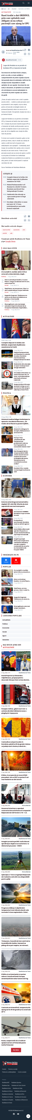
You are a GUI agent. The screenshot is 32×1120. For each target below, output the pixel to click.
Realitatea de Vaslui (7, 1102)
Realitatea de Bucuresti (20, 1091)
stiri (24, 230)
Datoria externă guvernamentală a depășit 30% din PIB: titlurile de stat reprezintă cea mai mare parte (14, 504)
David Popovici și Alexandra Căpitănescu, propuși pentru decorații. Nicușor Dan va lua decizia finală (15, 679)
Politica (3, 276)
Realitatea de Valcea (7, 1091)
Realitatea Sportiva (16, 1082)
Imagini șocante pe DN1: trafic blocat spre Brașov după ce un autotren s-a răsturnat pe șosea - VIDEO (15, 843)
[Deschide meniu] (29, 3)
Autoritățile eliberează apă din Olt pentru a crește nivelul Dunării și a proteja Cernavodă (22, 531)
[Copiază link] (25, 50)
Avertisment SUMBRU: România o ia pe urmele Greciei (22, 513)
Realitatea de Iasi (6, 1088)
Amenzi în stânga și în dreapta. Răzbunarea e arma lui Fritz (22, 431)
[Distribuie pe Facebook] (29, 50)
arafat (5, 233)
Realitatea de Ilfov (19, 1094)
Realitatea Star (6, 1085)
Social (6, 285)
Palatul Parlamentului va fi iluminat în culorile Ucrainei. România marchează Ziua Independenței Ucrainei (16, 188)
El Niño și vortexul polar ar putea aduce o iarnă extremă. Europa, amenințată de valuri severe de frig (14, 976)
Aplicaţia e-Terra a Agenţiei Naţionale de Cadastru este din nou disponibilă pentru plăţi (15, 877)
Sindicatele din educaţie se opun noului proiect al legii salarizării (16, 196)
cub (11, 233)
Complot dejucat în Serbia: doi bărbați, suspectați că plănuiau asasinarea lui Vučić (17, 179)
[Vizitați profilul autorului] (3, 52)
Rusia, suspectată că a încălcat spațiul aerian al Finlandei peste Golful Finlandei (13, 1043)
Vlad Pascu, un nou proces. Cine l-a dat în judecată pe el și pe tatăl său (17, 289)
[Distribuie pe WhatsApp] (25, 54)
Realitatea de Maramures (21, 1100)
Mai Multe (16, 1050)
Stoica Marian (26, 805)
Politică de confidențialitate (9, 1072)
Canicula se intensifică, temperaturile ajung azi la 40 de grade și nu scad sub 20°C (16, 1009)
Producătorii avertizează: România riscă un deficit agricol (21, 522)
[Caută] (23, 3)
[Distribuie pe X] (29, 54)
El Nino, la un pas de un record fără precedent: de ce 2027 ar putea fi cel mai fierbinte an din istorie (15, 777)
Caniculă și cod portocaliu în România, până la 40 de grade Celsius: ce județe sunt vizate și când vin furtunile (15, 745)
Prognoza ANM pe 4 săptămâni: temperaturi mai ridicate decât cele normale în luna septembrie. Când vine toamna (15, 911)
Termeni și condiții (12, 1069)
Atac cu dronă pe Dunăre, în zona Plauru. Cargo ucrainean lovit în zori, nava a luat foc (17, 281)
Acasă (4, 9)
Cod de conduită (22, 1072)
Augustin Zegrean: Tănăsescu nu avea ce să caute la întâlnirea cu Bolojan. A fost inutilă (16, 297)
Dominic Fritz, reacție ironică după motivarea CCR (22, 470)
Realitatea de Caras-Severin (19, 1085)
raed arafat (6, 230)
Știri (9, 9)
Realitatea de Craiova (7, 1097)
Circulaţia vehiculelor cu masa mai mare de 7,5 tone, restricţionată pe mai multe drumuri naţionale (17, 205)
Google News (10, 241)
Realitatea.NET (5, 1082)
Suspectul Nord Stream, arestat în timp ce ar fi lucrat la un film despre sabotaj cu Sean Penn (22, 387)
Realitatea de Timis (18, 50)
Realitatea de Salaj (17, 1088)
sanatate (16, 230)
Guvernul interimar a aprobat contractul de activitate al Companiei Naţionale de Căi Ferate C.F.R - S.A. (15, 810)
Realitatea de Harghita (7, 1100)
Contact (4, 1069)
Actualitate (14, 9)
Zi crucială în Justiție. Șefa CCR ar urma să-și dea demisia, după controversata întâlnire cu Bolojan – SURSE (15, 275)
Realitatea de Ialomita (7, 1094)
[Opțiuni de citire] (28, 1116)
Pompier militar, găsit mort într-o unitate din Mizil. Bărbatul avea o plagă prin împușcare (14, 711)
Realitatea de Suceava (20, 1097)
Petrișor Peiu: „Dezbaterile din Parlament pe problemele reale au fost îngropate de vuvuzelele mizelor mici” (22, 442)
